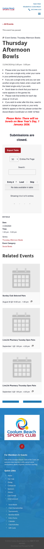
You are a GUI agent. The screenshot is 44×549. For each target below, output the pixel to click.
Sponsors (11, 489)
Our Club (11, 479)
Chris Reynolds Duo (11, 402)
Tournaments (13, 511)
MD (32, 546)
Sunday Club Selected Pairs (14, 295)
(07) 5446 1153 (36, 9)
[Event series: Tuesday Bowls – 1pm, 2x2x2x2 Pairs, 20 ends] (32, 346)
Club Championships (16, 508)
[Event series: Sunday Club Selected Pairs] (31, 301)
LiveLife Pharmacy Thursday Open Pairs (19, 385)
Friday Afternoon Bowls (32, 402)
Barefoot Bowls (14, 515)
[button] (16, 182)
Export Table (13, 150)
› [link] (24, 203)
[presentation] (21, 278)
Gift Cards (12, 528)
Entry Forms (13, 518)
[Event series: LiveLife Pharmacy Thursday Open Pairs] (32, 391)
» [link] (29, 203)
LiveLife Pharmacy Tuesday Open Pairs (19, 340)
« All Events (7, 24)
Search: (21, 167)
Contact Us (12, 486)
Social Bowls (7, 246)
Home (10, 476)
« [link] (14, 203)
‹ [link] (19, 203)
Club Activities (14, 525)
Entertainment (13, 499)
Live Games (12, 496)
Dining (10, 482)
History (10, 492)
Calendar (12, 521)
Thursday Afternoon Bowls (12, 240)
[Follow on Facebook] (22, 446)
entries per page (27, 159)
